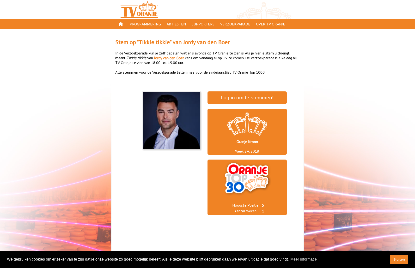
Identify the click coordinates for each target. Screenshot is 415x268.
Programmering (145, 24)
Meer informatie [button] (303, 259)
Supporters (203, 24)
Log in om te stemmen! (247, 98)
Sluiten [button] (399, 259)
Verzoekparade (235, 24)
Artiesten (176, 24)
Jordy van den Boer (206, 42)
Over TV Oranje (270, 24)
